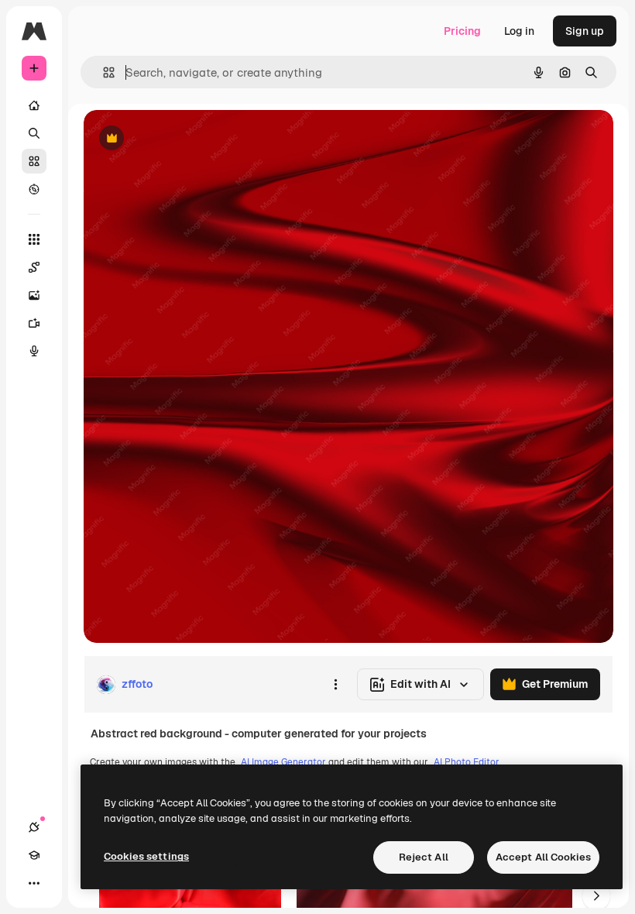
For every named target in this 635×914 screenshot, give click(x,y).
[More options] (335, 684)
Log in (519, 31)
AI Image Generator (283, 762)
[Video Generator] (34, 323)
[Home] (34, 105)
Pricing (462, 31)
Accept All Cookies (543, 857)
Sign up (584, 31)
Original (182, 139)
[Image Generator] (34, 295)
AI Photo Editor (466, 762)
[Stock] (34, 161)
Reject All (423, 857)
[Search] (34, 133)
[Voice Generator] (34, 350)
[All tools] (34, 239)
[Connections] (34, 827)
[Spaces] (34, 267)
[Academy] (34, 855)
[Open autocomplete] (102, 72)
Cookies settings (146, 856)
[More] (34, 883)
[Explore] (34, 189)
